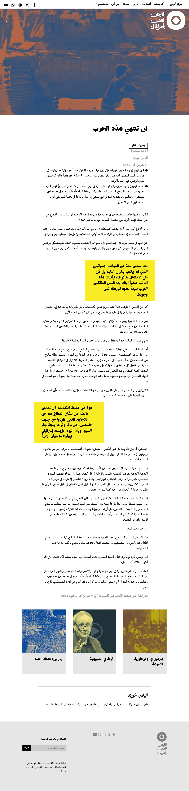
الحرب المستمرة (139, 151)
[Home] (168, 20)
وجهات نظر (138, 146)
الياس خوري (140, 158)
